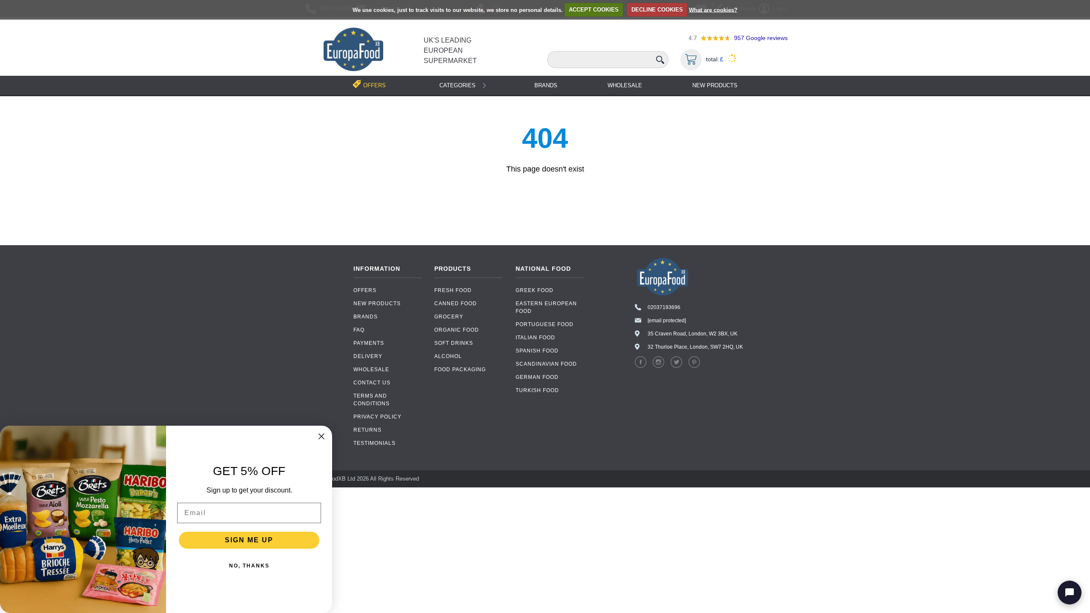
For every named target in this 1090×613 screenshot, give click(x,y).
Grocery (448, 317)
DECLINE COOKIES (657, 9)
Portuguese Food (545, 324)
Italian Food (535, 338)
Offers (364, 290)
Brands (545, 85)
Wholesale (625, 85)
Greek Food (535, 290)
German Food (537, 377)
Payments (368, 343)
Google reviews (761, 37)
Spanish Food (537, 351)
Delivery (367, 356)
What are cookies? (713, 9)
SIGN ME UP (249, 540)
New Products (714, 85)
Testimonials (374, 443)
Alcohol (448, 356)
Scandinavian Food (546, 364)
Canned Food (455, 303)
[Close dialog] (321, 436)
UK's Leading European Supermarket (450, 50)
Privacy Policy (377, 417)
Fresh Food (453, 290)
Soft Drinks (453, 343)
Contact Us (371, 383)
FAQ (358, 330)
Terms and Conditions (371, 400)
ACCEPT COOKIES (594, 9)
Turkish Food (537, 390)
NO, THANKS (249, 566)
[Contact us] (1069, 592)
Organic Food (456, 330)
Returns (367, 430)
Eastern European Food (546, 307)
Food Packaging (460, 369)
